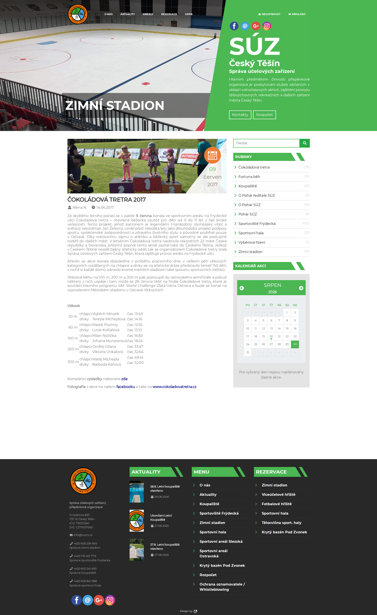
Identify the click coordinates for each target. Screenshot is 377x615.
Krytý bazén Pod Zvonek (222, 565)
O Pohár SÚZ (249, 205)
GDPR (188, 14)
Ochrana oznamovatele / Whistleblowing (222, 587)
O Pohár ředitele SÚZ (256, 195)
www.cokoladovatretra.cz (174, 387)
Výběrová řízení (251, 242)
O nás (109, 14)
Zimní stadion (250, 252)
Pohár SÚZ (247, 214)
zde (124, 379)
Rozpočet (264, 115)
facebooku (126, 387)
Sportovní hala (251, 233)
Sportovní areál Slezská (221, 541)
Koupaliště (247, 186)
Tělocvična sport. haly (282, 523)
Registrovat (270, 14)
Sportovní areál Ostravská (214, 553)
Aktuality (127, 14)
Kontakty (240, 115)
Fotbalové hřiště (277, 504)
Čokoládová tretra (254, 167)
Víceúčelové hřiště (278, 495)
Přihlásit (298, 14)
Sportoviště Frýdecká (257, 224)
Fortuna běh (249, 177)
